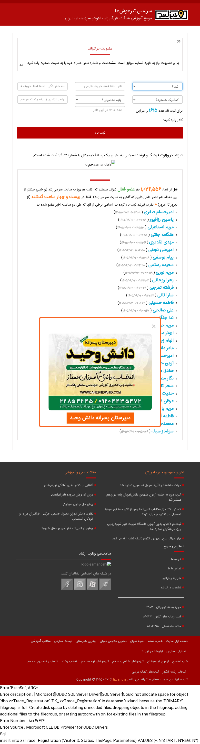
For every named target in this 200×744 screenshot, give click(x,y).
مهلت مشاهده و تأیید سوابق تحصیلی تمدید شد (150, 485)
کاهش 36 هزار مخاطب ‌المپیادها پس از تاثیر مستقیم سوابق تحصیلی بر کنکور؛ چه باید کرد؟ (142, 512)
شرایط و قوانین (171, 578)
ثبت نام (100, 133)
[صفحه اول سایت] (171, 16)
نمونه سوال (137, 641)
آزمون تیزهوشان (158, 661)
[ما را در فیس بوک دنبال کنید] (67, 589)
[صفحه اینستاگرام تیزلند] (80, 589)
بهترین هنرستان (86, 641)
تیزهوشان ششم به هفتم (128, 661)
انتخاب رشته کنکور (174, 672)
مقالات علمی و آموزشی (80, 473)
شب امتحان (180, 661)
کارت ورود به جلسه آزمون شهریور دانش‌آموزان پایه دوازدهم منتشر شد (143, 497)
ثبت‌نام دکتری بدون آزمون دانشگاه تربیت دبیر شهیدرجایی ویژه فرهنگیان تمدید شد (144, 527)
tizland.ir (119, 679)
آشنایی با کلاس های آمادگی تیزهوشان (68, 485)
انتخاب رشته (70, 661)
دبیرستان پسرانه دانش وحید (100, 418)
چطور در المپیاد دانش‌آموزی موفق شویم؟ (67, 528)
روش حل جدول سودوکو (78, 504)
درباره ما (176, 559)
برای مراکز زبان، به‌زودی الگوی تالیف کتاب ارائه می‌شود (146, 538)
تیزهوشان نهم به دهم (95, 661)
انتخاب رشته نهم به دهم (43, 661)
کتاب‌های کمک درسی (145, 672)
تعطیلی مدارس (176, 651)
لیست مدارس (63, 641)
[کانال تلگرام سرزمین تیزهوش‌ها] (105, 589)
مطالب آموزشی (41, 641)
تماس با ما (174, 568)
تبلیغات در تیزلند (170, 587)
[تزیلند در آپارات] (92, 589)
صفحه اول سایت (177, 641)
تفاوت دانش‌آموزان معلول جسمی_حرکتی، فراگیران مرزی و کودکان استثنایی (56, 516)
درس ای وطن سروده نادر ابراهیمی (71, 494)
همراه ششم (155, 641)
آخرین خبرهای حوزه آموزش (164, 473)
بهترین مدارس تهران (113, 641)
